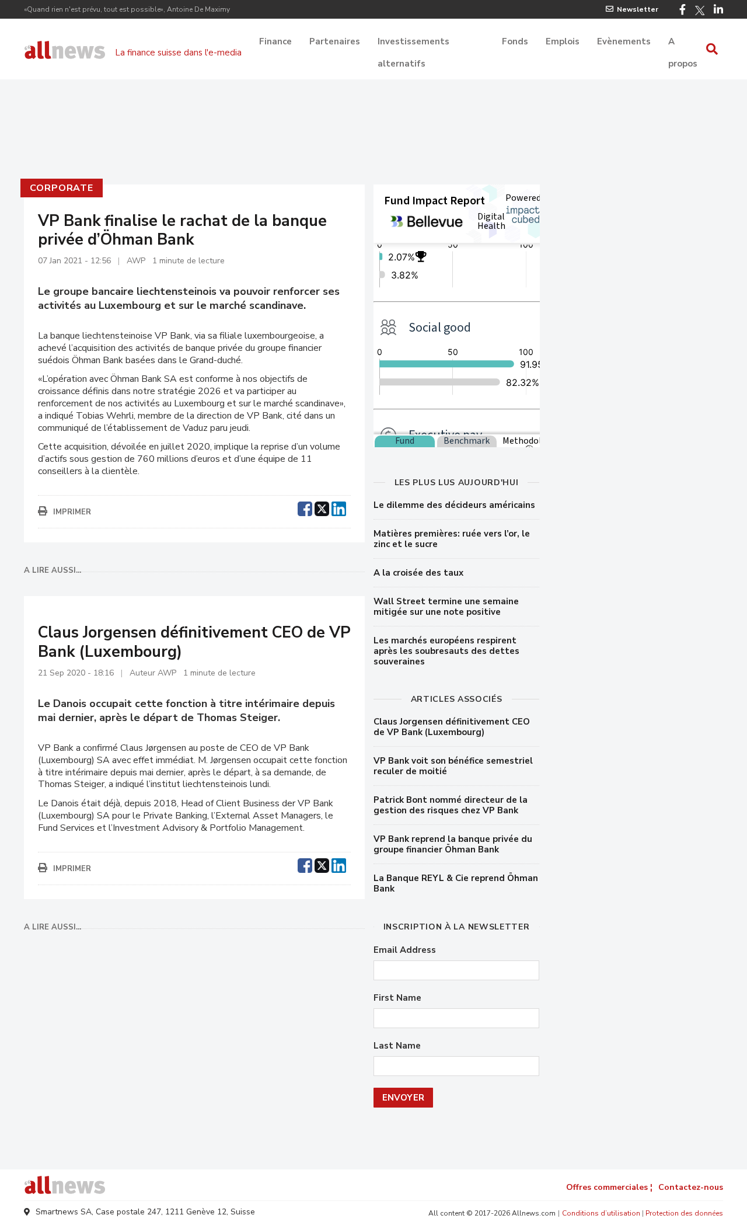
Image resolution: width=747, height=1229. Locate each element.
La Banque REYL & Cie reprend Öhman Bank (456, 883)
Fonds (515, 41)
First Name (397, 998)
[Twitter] (699, 10)
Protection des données (684, 1213)
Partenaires (334, 41)
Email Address (405, 950)
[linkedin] (338, 507)
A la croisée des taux (418, 573)
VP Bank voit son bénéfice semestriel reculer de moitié (453, 766)
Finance (275, 41)
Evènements (624, 41)
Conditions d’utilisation (601, 1213)
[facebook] (305, 507)
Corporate (61, 188)
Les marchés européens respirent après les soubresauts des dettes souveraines (446, 651)
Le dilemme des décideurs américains (454, 505)
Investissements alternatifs (413, 43)
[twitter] (322, 507)
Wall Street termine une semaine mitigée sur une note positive (446, 606)
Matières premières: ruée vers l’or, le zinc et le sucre (452, 538)
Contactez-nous (690, 1187)
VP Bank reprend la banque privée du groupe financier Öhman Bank (453, 844)
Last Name (397, 1046)
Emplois (563, 41)
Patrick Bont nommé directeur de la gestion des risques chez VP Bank (451, 805)
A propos (682, 43)
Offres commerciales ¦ (609, 1187)
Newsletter (637, 9)
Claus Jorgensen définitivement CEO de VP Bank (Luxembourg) (452, 726)
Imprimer (72, 512)
